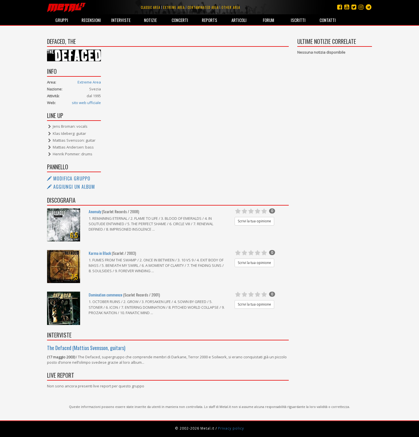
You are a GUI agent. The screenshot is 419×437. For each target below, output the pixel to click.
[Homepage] (66, 7)
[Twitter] (353, 7)
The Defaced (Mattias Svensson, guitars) (86, 347)
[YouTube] (346, 7)
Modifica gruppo (71, 178)
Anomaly (95, 211)
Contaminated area (203, 7)
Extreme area (174, 7)
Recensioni (91, 20)
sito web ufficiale (86, 102)
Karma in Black (100, 253)
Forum (268, 20)
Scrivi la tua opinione (254, 221)
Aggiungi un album (73, 186)
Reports (209, 20)
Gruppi (61, 20)
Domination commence (105, 295)
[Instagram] (368, 7)
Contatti (328, 20)
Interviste (121, 20)
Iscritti (298, 20)
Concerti (180, 20)
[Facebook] (339, 7)
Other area (230, 7)
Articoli (239, 20)
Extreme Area (89, 82)
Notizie (150, 20)
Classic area (150, 7)
